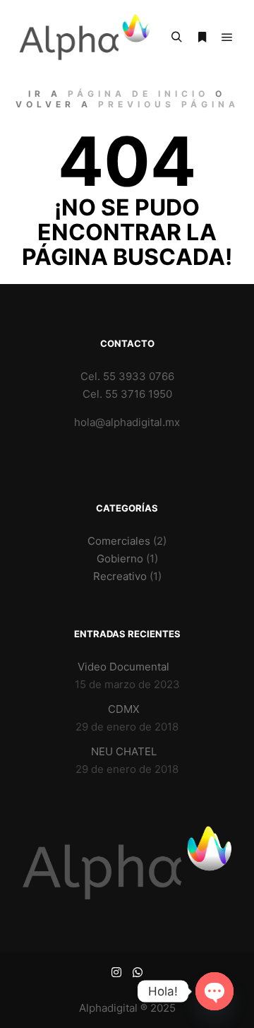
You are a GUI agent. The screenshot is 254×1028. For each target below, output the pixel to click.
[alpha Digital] (84, 37)
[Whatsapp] (137, 972)
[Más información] (201, 37)
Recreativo (120, 576)
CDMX (124, 709)
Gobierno (120, 558)
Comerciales (118, 541)
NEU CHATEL (124, 751)
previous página (168, 104)
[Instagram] (116, 972)
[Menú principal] (227, 37)
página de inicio (138, 93)
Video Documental (123, 666)
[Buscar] (176, 37)
